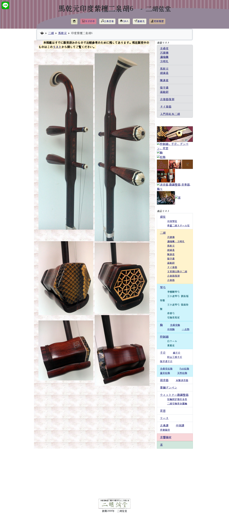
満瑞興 (164, 57)
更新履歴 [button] (159, 21)
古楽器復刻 (167, 99)
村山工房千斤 (174, 357)
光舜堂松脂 (166, 369)
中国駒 (171, 329)
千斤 (163, 352)
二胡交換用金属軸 (177, 403)
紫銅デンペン (168, 387)
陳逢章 (164, 80)
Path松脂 (184, 369)
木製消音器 (182, 380)
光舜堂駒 (175, 325)
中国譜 (180, 425)
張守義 (164, 87)
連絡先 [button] (141, 21)
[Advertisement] (114, 474)
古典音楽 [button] (109, 21)
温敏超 (164, 92)
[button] (74, 21)
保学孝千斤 (166, 361)
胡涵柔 (164, 73)
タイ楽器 (165, 106)
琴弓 (163, 287)
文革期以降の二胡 (177, 271)
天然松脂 (182, 373)
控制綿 (164, 336)
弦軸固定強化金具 (177, 399)
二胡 (51, 33)
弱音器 (164, 380)
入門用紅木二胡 (170, 114)
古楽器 (171, 280)
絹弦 (163, 216)
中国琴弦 (172, 221)
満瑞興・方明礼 (176, 241)
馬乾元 (62, 33)
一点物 (185, 329)
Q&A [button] (125, 21)
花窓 (163, 410)
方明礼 (164, 61)
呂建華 (164, 52)
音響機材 (165, 437)
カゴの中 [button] (90, 21)
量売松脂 (165, 373)
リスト (57, 46)
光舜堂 (164, 48)
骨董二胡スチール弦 (178, 225)
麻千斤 (176, 353)
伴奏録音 (165, 430)
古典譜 (164, 425)
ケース (164, 418)
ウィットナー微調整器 (174, 394)
